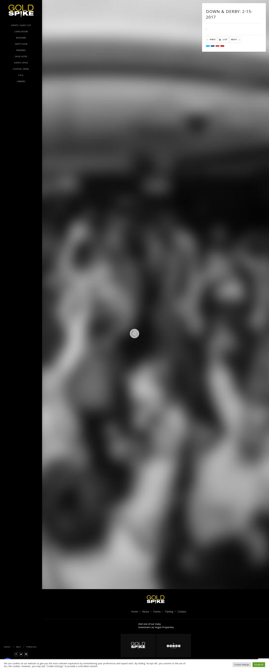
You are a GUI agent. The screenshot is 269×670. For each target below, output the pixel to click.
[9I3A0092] (80, 378)
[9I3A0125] (150, 74)
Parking (169, 611)
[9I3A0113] (150, 256)
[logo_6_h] (173, 645)
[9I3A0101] (150, 332)
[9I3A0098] (80, 332)
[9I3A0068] (80, 565)
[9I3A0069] (150, 565)
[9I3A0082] (80, 425)
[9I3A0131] (150, 28)
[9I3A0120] (150, 150)
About (18, 647)
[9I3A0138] (80, 28)
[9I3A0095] (150, 378)
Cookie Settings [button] (241, 664)
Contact (7, 647)
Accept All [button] (258, 664)
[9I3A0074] (150, 519)
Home (134, 611)
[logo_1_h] (155, 599)
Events (157, 611)
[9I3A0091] (150, 425)
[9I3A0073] (80, 519)
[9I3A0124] (80, 74)
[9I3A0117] (80, 121)
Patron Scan (31, 647)
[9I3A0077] (80, 472)
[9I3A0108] (80, 226)
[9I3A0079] (150, 472)
